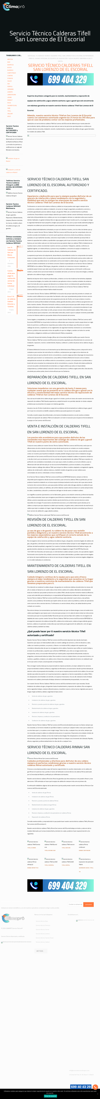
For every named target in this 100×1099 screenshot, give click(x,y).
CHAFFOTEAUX (11, 73)
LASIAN (9, 97)
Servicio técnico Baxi (42, 921)
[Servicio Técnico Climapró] (14, 6)
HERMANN (10, 89)
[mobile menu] (97, 6)
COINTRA (10, 76)
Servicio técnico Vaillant (43, 942)
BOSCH (9, 67)
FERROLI (9, 86)
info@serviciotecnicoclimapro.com (79, 1070)
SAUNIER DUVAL (12, 105)
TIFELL (9, 111)
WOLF (9, 116)
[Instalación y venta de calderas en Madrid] (14, 172)
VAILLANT (10, 114)
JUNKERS (10, 92)
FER (8, 84)
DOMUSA (10, 78)
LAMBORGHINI (11, 95)
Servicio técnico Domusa (43, 925)
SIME (8, 108)
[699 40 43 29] (95, 1087)
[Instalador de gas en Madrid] (14, 161)
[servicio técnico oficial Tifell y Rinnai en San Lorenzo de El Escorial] (61, 152)
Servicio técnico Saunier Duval (44, 938)
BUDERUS (10, 70)
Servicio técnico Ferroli (42, 929)
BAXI (8, 62)
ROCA (9, 103)
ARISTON (10, 59)
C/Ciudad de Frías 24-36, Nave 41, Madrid (81, 1075)
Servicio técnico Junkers (43, 934)
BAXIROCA (10, 65)
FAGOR (9, 81)
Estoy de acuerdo (50, 1096)
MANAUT (9, 100)
